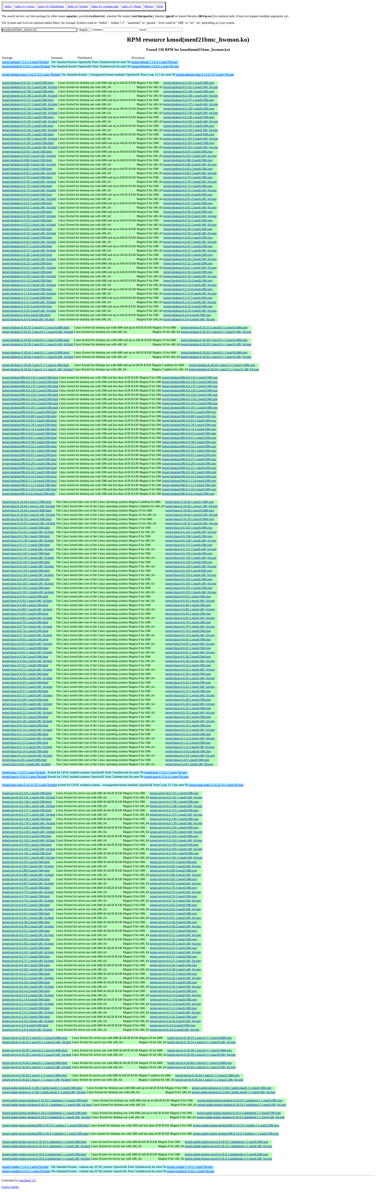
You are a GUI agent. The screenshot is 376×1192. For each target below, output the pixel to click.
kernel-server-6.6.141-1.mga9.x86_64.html (28, 797)
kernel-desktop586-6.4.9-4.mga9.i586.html (28, 493)
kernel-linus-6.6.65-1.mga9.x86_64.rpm (190, 643)
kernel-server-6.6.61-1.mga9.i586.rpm (173, 913)
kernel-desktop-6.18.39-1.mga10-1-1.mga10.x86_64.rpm (216, 344)
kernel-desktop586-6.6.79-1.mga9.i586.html (29, 425)
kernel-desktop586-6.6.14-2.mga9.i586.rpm (189, 476)
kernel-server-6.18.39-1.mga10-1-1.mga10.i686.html (34, 1050)
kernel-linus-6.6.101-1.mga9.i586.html (26, 588)
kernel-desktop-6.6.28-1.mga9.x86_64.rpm (189, 259)
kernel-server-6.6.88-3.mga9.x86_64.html (28, 875)
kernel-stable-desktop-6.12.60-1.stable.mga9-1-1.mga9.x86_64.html (44, 1092)
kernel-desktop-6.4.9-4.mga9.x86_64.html (28, 319)
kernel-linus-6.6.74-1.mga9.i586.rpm (188, 631)
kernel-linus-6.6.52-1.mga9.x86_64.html (27, 669)
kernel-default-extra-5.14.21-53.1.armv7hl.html (31, 74)
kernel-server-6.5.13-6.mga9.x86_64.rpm (175, 1004)
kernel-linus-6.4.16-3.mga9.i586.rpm (188, 751)
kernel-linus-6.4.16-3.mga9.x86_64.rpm (190, 755)
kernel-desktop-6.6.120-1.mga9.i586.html (27, 117)
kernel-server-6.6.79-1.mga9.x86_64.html (28, 892)
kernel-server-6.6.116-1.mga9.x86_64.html (28, 840)
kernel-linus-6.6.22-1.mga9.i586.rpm (188, 708)
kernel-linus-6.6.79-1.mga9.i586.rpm (188, 622)
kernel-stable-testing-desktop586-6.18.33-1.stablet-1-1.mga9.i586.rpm (236, 1125)
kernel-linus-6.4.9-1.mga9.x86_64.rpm (189, 764)
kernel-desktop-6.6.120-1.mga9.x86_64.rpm (190, 121)
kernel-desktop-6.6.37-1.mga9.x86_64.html (29, 250)
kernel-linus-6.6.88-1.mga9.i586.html (25, 605)
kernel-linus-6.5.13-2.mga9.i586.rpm (188, 734)
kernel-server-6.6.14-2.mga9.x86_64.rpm (175, 995)
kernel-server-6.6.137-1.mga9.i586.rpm (174, 810)
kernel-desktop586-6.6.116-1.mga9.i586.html (30, 399)
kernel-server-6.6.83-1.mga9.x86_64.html (28, 883)
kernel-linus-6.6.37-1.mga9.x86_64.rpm (190, 695)
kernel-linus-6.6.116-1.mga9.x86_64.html (27, 575)
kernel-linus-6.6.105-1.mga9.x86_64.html (28, 583)
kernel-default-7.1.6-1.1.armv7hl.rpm (154, 62)
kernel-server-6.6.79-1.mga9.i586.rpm (173, 887)
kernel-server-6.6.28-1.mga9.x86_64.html (28, 969)
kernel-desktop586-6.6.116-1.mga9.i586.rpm (189, 399)
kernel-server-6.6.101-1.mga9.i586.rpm (174, 853)
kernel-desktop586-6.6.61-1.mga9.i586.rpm (189, 437)
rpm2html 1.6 (27, 1180)
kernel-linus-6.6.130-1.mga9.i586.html (26, 553)
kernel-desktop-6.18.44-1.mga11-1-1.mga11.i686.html (35, 365)
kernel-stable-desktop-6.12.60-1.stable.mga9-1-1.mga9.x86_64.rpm (233, 1092)
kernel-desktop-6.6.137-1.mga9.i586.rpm (188, 100)
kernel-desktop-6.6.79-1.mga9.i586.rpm (187, 177)
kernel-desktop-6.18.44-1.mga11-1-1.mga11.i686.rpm (222, 365)
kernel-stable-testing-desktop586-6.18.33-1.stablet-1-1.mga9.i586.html (45, 1125)
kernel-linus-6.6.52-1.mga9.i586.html (25, 665)
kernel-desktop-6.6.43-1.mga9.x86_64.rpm (189, 242)
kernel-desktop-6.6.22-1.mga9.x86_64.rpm (189, 267)
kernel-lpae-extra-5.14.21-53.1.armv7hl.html (29, 785)
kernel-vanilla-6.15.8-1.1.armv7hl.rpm (190, 1171)
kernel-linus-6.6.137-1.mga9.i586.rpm (188, 545)
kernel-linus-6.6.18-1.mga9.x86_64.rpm (190, 721)
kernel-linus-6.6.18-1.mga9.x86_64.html (27, 721)
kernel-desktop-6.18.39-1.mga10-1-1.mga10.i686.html (35, 340)
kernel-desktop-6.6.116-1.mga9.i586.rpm (188, 125)
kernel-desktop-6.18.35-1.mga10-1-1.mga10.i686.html (35, 327)
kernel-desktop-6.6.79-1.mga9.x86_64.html (29, 181)
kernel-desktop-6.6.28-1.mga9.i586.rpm (187, 254)
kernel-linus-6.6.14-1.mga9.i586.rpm (188, 725)
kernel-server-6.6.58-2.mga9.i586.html (26, 922)
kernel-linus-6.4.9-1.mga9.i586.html (24, 760)
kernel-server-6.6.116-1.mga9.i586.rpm (174, 836)
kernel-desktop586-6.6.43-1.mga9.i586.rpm (189, 455)
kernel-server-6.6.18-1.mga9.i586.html (26, 982)
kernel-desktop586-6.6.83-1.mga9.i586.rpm (189, 420)
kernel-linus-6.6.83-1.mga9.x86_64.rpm (190, 618)
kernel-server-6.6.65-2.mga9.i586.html (26, 905)
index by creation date (105, 6)
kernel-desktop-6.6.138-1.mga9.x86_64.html (29, 95)
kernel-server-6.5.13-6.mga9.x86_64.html (28, 1004)
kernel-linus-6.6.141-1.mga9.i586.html (26, 527)
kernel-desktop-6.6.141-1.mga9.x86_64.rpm (190, 87)
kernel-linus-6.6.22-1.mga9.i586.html (25, 708)
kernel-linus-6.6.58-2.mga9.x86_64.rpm (190, 661)
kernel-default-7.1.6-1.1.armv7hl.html (25, 62)
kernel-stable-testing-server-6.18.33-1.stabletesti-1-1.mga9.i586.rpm (226, 1142)
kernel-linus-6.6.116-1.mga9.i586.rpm (188, 570)
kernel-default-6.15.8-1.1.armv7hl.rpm (155, 66)
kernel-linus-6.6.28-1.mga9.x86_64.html (27, 704)
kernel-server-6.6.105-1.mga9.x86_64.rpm (176, 849)
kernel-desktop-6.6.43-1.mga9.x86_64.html (29, 242)
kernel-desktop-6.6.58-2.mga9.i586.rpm (187, 211)
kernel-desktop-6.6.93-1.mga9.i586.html (27, 151)
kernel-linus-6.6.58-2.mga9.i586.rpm (188, 656)
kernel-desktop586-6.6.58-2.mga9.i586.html (29, 442)
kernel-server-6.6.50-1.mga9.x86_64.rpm (175, 943)
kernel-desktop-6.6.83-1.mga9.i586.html (27, 168)
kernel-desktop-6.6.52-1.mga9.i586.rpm (187, 220)
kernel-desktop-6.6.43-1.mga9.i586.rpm (187, 237)
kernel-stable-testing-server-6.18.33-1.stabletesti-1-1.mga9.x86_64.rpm (228, 1146)
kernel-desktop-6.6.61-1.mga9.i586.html (27, 203)
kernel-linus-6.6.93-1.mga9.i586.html (25, 596)
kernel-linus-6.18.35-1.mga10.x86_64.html (28, 523)
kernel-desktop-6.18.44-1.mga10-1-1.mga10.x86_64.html (37, 356)
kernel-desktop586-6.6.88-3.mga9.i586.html (29, 416)
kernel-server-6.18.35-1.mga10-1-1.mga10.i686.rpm (199, 1038)
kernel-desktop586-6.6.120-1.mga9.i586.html (30, 394)
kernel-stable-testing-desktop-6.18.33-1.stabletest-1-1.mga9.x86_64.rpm (241, 1104)
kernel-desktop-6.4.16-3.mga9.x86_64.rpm (189, 310)
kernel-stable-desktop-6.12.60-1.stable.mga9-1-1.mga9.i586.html (42, 1088)
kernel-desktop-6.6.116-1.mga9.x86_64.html (29, 130)
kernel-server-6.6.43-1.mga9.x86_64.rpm (175, 952)
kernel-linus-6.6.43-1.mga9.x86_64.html (27, 686)
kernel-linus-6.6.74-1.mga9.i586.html (25, 631)
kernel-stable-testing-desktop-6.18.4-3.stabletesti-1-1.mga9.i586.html (44, 1113)
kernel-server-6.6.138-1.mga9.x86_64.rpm (176, 806)
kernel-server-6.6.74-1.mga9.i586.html (26, 896)
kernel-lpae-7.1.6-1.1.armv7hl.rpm (165, 772)
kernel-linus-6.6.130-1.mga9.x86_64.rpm (190, 557)
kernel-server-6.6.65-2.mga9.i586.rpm (173, 905)
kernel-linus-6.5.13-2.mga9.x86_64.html (27, 738)
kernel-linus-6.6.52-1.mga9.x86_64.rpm (190, 669)
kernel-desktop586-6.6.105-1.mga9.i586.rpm (190, 403)
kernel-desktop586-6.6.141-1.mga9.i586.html (30, 377)
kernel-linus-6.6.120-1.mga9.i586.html (26, 562)
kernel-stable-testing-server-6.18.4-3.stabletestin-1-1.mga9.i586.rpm (226, 1154)
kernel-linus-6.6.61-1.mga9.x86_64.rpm (190, 652)
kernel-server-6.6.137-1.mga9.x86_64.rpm (176, 814)
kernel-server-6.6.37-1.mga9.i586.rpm (173, 956)
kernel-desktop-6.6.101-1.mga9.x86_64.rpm (190, 147)
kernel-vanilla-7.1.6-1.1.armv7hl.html (25, 1167)
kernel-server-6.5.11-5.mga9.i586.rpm (173, 1008)
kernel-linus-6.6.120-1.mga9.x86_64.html (28, 566)
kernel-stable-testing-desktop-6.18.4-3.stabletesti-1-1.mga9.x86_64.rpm (241, 1117)
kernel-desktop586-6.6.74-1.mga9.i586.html (29, 429)
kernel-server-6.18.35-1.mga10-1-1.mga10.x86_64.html (36, 1042)
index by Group (25, 6)
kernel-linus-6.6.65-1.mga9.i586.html (25, 639)
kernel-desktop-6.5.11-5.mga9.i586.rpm (187, 297)
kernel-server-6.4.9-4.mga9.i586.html (25, 1025)
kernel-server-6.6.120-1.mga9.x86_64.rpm (176, 832)
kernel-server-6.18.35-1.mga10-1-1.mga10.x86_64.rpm (201, 1042)
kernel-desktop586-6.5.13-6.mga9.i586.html (29, 480)
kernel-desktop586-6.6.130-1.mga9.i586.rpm (190, 390)
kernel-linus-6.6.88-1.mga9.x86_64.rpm (190, 609)
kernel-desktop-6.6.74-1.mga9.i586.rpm (187, 186)
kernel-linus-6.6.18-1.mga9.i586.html (25, 717)
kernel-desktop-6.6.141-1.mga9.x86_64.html (29, 87)
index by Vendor (78, 6)
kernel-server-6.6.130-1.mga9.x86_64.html (28, 823)
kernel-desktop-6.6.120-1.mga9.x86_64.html (29, 121)
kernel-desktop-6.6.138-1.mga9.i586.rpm (188, 91)
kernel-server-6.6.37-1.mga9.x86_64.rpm (175, 961)
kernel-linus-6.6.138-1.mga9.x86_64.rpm (190, 540)
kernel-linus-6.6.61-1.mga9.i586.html (25, 648)
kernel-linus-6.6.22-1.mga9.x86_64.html (27, 712)
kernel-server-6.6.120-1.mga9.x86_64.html (28, 832)
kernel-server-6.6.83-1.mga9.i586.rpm (173, 879)
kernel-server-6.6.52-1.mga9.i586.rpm (173, 930)
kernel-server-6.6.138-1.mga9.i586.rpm (174, 801)
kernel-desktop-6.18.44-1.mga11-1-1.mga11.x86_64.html (37, 369)
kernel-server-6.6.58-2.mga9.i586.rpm (173, 922)
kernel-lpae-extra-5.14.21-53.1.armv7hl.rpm (216, 785)
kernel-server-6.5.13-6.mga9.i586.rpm (173, 999)
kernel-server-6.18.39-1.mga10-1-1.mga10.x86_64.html (36, 1054)
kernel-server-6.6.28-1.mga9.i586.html (26, 965)
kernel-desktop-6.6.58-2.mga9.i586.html (27, 211)
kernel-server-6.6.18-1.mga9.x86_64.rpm (175, 986)
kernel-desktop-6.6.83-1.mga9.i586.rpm (187, 168)
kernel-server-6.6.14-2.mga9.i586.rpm (173, 991)
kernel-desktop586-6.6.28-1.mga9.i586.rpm (189, 463)
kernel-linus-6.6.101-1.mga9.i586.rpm (188, 588)
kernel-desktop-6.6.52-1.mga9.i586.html (27, 220)
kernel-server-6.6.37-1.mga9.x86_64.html (28, 961)
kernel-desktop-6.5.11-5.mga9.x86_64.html (29, 302)
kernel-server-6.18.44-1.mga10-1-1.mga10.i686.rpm (199, 1063)
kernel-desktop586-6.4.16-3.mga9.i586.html (29, 489)
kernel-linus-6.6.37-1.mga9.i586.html (25, 691)
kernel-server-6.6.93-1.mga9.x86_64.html (28, 866)
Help (160, 6)
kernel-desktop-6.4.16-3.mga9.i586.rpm (187, 306)
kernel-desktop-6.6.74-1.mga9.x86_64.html (29, 190)
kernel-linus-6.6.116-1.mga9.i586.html (26, 570)
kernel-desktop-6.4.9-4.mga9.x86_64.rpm (189, 319)
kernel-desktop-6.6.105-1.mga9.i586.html (27, 134)
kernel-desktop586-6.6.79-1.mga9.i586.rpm (189, 425)
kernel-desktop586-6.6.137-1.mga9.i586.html (30, 386)
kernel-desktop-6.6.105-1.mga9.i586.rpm (188, 134)
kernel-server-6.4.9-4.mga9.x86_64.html (27, 1029)
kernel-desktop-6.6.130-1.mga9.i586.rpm (188, 108)
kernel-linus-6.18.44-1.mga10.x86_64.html (28, 514)
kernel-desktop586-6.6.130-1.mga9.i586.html (30, 390)
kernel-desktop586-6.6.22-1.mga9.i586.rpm (189, 468)
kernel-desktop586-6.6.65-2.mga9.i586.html (29, 433)
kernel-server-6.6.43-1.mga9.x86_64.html (28, 952)
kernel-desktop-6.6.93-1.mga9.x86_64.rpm (189, 156)
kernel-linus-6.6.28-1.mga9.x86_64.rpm (190, 704)
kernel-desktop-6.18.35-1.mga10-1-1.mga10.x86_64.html (37, 331)
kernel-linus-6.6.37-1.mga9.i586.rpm (188, 691)
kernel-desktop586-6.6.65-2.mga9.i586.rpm (189, 433)
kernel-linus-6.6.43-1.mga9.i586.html (25, 682)
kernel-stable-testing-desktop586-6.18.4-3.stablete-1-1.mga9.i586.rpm (236, 1133)
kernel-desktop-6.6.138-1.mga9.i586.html (27, 91)
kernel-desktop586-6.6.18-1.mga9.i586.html (29, 472)
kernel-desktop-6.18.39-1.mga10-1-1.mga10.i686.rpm (214, 340)
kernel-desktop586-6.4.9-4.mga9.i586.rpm (188, 493)
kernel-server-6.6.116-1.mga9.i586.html (26, 836)
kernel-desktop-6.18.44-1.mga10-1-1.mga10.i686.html (35, 352)
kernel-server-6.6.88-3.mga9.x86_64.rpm (175, 875)
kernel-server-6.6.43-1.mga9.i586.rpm (173, 948)
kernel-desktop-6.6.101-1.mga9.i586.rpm (188, 143)
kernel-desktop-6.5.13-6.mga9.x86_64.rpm (189, 293)
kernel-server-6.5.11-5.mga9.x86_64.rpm (175, 1012)
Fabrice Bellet (10, 1187)
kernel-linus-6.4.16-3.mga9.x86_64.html (27, 755)
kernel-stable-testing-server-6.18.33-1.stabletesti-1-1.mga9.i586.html (44, 1142)
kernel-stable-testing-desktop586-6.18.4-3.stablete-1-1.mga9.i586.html (45, 1133)
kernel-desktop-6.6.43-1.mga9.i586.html (27, 237)
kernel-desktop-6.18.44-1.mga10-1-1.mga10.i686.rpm (214, 352)
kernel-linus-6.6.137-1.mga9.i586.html (26, 545)
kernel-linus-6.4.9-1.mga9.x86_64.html (26, 764)
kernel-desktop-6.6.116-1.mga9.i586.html (27, 125)
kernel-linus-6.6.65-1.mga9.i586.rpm (188, 639)
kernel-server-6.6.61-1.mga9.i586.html (26, 913)
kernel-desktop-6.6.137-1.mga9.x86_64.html (29, 104)
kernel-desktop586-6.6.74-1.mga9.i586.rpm (189, 429)
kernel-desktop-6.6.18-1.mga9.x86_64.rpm (189, 276)
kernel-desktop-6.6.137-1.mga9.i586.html (27, 100)
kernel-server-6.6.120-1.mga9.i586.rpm (174, 827)
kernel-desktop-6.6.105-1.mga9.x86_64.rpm (190, 138)
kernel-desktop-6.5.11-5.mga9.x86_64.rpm (189, 302)
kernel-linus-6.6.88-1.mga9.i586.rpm (188, 605)
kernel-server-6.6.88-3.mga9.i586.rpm (173, 870)
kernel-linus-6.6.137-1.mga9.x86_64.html (28, 549)
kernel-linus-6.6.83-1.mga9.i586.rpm (188, 613)
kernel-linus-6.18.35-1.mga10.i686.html (26, 519)
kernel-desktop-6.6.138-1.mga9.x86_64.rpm (190, 95)
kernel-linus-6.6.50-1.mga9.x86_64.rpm (190, 678)
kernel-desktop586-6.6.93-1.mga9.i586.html (29, 412)
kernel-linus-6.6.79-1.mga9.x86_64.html (27, 626)
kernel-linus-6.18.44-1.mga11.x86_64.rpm (191, 506)
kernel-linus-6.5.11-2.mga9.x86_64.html (27, 747)
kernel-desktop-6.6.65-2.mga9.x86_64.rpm (189, 199)
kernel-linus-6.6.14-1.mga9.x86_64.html (27, 729)
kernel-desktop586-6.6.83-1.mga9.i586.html (29, 420)
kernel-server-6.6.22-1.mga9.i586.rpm (173, 973)
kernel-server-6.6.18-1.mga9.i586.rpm (173, 982)
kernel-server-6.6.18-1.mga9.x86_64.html (28, 986)
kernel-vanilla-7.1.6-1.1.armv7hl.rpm (190, 1167)
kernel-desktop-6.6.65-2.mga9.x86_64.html (29, 199)
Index (8, 6)
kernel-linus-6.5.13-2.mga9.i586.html (25, 734)
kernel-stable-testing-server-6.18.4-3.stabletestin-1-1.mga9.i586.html (44, 1154)
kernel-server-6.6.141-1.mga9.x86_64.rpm (176, 797)
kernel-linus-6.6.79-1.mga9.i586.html (25, 622)
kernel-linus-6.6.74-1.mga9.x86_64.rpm (190, 635)
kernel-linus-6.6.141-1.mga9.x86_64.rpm (190, 532)
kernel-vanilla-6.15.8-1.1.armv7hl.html (26, 1171)
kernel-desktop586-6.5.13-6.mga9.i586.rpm (189, 480)
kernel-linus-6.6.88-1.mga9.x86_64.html (27, 609)
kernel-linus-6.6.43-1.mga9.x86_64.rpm (190, 686)
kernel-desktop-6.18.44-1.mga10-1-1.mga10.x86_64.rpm (216, 356)
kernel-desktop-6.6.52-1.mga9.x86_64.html (29, 224)
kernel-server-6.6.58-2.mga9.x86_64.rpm (175, 926)
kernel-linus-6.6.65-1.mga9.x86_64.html (27, 643)
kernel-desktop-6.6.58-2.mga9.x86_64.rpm (189, 216)
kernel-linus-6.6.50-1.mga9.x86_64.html (27, 678)
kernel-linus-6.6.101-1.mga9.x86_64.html (28, 592)
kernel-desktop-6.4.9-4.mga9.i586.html (26, 315)
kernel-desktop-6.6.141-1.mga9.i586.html (27, 82)
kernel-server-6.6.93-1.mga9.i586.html (26, 862)
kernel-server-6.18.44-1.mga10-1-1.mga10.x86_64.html (36, 1067)
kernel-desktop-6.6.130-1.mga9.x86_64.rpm (190, 113)
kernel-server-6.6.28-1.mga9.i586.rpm (173, 965)
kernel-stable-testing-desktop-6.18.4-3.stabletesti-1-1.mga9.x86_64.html (46, 1117)
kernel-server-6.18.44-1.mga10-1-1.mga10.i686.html (34, 1063)
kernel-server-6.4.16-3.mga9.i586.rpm (173, 1016)
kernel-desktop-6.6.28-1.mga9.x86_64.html (29, 259)
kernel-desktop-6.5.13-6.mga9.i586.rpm (187, 289)
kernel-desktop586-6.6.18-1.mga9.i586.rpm (189, 472)
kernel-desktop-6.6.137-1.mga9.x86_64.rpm (190, 104)
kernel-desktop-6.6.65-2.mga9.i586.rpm (187, 194)
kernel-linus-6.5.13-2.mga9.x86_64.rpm (190, 738)
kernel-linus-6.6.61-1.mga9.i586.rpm (188, 648)
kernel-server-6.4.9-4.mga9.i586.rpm (172, 1025)
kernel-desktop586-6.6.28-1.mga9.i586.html (29, 463)
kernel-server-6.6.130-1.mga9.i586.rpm (174, 819)
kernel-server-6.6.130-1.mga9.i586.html (26, 819)
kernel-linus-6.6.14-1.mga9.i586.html (25, 725)
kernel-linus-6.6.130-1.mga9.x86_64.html (28, 557)
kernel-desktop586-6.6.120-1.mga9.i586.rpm (190, 394)
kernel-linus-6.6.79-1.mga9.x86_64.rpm (190, 626)
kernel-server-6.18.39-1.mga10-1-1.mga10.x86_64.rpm (201, 1054)
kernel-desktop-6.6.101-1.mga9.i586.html (27, 143)
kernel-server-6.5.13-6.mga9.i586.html (26, 999)
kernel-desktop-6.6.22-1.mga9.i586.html (27, 263)
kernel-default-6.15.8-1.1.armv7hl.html (26, 66)
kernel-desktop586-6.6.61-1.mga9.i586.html (29, 437)
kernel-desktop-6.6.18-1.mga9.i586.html (27, 272)
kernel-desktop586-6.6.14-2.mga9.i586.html (29, 476)
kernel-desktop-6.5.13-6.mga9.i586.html (27, 289)
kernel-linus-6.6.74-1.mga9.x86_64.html (27, 635)
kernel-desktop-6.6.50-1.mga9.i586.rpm (187, 229)
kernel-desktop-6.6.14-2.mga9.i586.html (27, 280)
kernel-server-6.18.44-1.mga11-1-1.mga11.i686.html (34, 1075)
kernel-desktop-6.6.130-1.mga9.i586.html (27, 108)
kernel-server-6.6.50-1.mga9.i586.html (26, 939)
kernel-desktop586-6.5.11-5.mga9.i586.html (29, 485)
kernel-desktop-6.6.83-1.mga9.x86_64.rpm (189, 173)
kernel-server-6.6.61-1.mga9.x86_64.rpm (175, 918)
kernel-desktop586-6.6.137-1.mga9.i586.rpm (190, 386)
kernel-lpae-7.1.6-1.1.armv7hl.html (23, 772)
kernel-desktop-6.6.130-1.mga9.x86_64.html (29, 113)
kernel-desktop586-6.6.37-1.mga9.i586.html (29, 459)
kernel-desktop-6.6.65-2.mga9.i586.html (27, 194)
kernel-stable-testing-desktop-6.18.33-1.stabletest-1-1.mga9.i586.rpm (239, 1100)
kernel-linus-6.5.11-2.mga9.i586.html (25, 742)
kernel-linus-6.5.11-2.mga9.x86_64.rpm (189, 747)
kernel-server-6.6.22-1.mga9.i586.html (26, 973)
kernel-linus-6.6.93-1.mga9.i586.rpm (188, 596)
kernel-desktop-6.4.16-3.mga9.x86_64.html (29, 310)
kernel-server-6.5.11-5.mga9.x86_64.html (27, 1012)
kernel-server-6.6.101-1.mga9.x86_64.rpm (176, 857)
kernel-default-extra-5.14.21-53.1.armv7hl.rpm (205, 74)
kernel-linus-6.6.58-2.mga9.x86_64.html (27, 661)
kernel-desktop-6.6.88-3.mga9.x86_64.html (29, 164)
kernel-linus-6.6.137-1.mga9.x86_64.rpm (190, 549)
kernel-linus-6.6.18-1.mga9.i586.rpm (188, 717)
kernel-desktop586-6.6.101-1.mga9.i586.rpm (190, 407)
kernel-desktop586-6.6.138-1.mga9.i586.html (30, 382)
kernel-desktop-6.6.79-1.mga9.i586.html (27, 177)
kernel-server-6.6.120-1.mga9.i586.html (26, 827)
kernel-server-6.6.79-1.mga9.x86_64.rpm (175, 892)
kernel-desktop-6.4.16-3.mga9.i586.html (27, 306)
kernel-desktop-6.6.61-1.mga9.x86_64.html (29, 207)
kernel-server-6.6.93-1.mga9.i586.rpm (173, 862)
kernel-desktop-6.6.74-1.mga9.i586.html (27, 186)
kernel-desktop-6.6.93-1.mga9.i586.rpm (187, 151)
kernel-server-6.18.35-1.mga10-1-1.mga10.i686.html (34, 1038)
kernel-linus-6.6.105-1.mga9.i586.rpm (188, 579)
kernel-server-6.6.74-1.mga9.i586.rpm (173, 896)
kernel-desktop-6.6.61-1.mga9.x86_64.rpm (189, 207)
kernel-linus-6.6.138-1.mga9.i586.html (26, 536)
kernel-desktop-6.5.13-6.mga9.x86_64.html (29, 293)
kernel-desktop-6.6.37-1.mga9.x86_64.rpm (189, 250)
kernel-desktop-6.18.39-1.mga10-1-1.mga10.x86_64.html (37, 344)
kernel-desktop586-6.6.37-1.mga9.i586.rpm (189, 459)
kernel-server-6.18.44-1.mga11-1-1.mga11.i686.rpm (207, 1075)
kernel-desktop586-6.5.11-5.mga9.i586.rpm (189, 485)
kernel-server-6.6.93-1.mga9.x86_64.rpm (175, 866)
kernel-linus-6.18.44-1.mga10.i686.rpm (189, 510)
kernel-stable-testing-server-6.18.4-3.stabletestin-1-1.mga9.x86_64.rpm (228, 1158)
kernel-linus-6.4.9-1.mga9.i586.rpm (187, 760)
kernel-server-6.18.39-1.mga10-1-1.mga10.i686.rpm (199, 1050)
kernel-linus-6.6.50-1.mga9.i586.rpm (188, 674)
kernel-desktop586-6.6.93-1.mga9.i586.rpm (189, 412)
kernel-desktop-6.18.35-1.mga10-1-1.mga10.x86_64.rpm (216, 331)
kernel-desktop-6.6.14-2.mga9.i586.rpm (187, 280)
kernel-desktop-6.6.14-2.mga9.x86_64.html (29, 285)
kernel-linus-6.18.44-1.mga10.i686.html (26, 510)
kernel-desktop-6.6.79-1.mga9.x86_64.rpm (189, 181)
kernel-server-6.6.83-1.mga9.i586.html (26, 879)
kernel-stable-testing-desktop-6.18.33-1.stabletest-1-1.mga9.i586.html (45, 1100)
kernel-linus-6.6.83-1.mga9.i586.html (25, 613)
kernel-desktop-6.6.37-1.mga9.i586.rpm (187, 246)
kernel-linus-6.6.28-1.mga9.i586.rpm (188, 699)
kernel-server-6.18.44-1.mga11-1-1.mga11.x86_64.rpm (209, 1079)
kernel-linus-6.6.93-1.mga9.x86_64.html (27, 600)
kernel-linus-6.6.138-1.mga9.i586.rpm (188, 536)
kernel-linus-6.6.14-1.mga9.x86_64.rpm (190, 729)
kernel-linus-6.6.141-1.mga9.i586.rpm (188, 527)
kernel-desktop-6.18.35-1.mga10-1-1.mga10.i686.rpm (214, 327)
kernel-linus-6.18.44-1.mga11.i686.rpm (189, 502)
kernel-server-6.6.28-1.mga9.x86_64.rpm (175, 969)
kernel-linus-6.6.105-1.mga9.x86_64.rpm (190, 583)
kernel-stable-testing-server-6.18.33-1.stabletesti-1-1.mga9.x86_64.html (46, 1146)
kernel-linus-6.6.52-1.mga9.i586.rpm (188, 665)
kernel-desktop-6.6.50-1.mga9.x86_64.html (29, 233)
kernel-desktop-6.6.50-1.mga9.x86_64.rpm (189, 233)
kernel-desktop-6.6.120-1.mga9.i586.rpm (188, 117)
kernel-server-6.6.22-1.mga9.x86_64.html (28, 978)
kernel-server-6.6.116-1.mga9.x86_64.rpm (176, 840)
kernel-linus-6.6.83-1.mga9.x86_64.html (27, 618)
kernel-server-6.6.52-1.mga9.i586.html (26, 930)
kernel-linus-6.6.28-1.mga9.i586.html (25, 699)
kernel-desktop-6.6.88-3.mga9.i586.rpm (187, 160)
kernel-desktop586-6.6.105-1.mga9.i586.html (30, 403)
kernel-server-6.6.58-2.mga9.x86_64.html (28, 926)
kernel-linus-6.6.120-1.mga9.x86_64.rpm (190, 566)
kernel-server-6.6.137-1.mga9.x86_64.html (28, 814)
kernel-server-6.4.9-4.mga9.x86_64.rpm (174, 1029)
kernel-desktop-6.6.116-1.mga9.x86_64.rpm (190, 130)
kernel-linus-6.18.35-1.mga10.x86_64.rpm (191, 523)
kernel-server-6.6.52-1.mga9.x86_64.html (28, 935)
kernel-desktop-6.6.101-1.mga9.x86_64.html (29, 147)
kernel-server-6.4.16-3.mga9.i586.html (26, 1016)
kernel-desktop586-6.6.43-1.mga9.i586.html (29, 455)
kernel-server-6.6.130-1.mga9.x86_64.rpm (176, 823)
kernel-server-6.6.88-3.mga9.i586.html (26, 870)
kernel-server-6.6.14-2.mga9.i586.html (26, 991)
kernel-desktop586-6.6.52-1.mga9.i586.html (29, 446)
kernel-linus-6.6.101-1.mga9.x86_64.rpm (190, 592)
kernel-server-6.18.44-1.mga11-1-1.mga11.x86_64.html (36, 1079)
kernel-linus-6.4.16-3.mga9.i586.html (25, 751)
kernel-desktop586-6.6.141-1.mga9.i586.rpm (190, 377)
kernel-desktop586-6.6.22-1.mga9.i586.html (29, 468)
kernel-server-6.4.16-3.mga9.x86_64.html (28, 1021)
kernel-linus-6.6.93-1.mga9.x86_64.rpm (190, 600)
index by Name (131, 6)
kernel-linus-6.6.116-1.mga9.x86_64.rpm (190, 575)
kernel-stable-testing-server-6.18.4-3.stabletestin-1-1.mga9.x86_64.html (46, 1158)
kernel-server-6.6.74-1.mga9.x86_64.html (28, 900)
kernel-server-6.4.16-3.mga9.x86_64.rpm (175, 1021)
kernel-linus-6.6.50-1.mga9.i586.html (25, 674)
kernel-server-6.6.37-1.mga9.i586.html (26, 956)
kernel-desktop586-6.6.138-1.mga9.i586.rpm (190, 382)
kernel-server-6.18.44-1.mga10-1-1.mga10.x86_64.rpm (201, 1067)
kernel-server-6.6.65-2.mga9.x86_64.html (28, 909)
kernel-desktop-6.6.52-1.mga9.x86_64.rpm (189, 224)
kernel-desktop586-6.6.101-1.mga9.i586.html (30, 407)
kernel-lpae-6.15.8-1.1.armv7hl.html (24, 776)
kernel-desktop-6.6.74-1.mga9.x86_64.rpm (189, 190)
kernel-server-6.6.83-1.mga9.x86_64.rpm (175, 883)
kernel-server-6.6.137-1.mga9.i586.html (26, 810)
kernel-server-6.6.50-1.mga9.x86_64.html (28, 943)
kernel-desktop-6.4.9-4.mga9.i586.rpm (187, 315)
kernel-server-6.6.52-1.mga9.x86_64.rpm (175, 935)
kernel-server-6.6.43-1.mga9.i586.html (26, 948)
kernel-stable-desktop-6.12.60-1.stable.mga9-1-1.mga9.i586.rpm (231, 1088)
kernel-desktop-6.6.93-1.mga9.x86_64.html (29, 156)
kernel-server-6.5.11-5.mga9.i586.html (26, 1008)
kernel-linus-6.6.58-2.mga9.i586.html (25, 656)
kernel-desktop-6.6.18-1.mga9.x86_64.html (29, 276)
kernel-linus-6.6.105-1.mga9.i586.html (26, 579)
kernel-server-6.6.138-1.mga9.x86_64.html (28, 806)
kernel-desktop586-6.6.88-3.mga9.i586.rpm (189, 416)
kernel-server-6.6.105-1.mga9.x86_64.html (28, 849)
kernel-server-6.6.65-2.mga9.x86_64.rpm (175, 909)
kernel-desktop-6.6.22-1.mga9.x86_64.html (29, 267)
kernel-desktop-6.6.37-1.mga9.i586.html (27, 246)
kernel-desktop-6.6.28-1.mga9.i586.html (27, 254)
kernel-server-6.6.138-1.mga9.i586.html (26, 801)
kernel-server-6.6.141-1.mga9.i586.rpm (174, 793)
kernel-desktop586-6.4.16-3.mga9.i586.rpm (189, 489)
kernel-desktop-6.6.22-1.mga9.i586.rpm (187, 263)
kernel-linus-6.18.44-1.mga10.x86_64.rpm (191, 514)
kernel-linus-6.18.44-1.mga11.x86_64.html (28, 506)
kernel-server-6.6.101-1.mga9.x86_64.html (28, 857)
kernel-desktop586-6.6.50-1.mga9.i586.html (29, 450)
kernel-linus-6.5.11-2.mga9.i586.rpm (188, 742)
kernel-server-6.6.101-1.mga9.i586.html (26, 853)
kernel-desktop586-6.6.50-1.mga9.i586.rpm (189, 450)
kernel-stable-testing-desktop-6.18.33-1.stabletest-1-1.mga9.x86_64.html (46, 1104)
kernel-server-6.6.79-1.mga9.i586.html (26, 887)
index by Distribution (51, 6)
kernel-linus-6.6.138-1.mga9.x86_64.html (28, 540)
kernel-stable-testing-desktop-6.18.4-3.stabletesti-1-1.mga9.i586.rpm (239, 1113)
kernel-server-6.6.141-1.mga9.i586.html (26, 793)
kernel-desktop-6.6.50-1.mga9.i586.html (27, 229)
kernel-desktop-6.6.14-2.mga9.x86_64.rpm (189, 285)
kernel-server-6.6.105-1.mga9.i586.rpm (174, 844)
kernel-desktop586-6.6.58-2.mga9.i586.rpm (189, 442)
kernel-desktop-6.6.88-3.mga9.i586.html (27, 160)
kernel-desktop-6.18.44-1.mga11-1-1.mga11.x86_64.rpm (224, 369)
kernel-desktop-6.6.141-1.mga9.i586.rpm (188, 82)
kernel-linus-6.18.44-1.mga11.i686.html (26, 502)
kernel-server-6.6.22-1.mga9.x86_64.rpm (175, 978)
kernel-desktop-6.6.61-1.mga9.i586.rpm (187, 203)
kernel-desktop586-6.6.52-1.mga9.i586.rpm (189, 446)
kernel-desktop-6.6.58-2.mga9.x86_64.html (29, 216)
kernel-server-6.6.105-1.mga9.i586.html (26, 844)
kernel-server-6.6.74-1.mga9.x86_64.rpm (175, 900)
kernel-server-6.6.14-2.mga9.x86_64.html (28, 995)
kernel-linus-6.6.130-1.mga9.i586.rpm (188, 553)
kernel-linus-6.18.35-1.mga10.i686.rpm (189, 519)
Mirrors (149, 6)
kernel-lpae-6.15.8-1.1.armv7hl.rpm (166, 776)
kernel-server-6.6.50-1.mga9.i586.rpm (173, 939)
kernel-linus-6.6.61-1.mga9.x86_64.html (27, 652)
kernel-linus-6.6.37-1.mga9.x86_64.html (27, 695)
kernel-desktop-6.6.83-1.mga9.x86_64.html (29, 173)
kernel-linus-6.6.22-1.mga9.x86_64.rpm (190, 712)
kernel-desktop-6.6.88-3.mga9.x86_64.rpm (189, 164)
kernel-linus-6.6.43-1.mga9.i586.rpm (188, 682)
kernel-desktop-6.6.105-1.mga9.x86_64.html (29, 138)
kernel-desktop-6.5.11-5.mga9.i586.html (27, 297)
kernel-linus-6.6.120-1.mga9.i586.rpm (188, 562)
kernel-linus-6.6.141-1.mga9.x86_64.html (28, 532)
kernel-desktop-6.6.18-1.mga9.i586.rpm (187, 272)
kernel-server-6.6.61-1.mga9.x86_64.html (28, 918)
